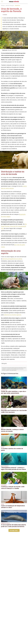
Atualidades (4, 389)
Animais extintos (5, 523)
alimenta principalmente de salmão (12, 259)
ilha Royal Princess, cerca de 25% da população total (14, 226)
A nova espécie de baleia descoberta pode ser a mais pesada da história (13, 525)
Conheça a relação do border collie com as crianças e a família (12, 487)
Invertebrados (4, 466)
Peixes (2, 447)
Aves (2, 428)
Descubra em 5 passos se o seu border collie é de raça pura (14, 411)
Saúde (2, 504)
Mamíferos (17, 5)
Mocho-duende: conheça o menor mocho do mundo (12, 430)
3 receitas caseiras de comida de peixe (12, 449)
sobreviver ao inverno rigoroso (12, 314)
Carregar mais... (14, 530)
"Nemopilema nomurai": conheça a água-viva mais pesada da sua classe (13, 468)
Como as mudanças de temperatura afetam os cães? (13, 506)
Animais (3, 5)
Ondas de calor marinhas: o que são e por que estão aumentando (13, 392)
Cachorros (3, 408)
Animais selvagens (10, 5)
